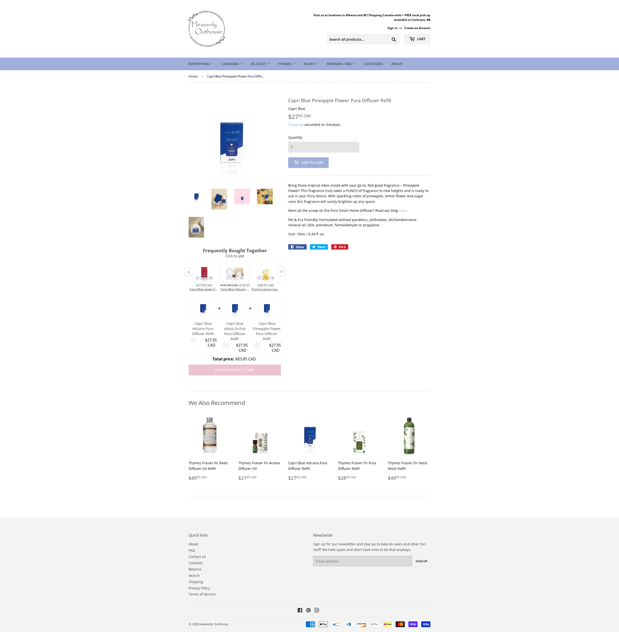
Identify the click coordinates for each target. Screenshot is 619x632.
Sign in (393, 28)
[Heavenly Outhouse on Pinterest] (308, 611)
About (397, 63)
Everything (199, 63)
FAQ (192, 550)
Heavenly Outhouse (213, 624)
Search (194, 575)
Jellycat (259, 63)
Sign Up (421, 561)
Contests (196, 563)
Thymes (285, 63)
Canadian (230, 63)
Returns (195, 569)
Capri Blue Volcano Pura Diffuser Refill (203, 328)
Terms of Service (202, 594)
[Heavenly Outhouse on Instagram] (316, 611)
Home (193, 76)
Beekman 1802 (340, 63)
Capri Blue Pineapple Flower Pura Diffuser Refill (267, 331)
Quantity (295, 137)
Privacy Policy (199, 588)
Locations (373, 63)
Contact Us (197, 556)
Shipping (295, 124)
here (402, 210)
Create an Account (417, 28)
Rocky (310, 63)
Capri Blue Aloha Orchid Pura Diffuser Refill (234, 331)
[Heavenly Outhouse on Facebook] (299, 611)
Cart (421, 39)
